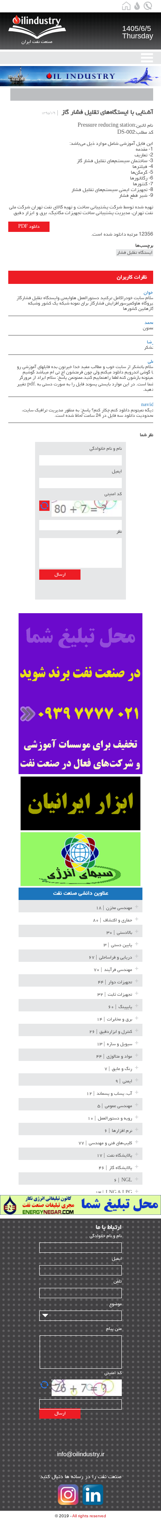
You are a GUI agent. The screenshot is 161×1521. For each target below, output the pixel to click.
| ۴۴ (115, 982)
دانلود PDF (29, 226)
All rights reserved (89, 1516)
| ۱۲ (109, 1093)
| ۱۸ (114, 908)
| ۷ (118, 1069)
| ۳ (118, 945)
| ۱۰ (110, 1118)
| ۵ (114, 1106)
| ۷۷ (105, 1143)
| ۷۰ (113, 970)
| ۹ (123, 1081)
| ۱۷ (114, 1155)
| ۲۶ (110, 1031)
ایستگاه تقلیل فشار (134, 252)
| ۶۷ (110, 957)
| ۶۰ (120, 1007)
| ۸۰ (112, 920)
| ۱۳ (114, 1044)
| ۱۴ (114, 1019)
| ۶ (118, 1131)
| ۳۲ (114, 994)
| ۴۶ (115, 1168)
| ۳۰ (119, 932)
